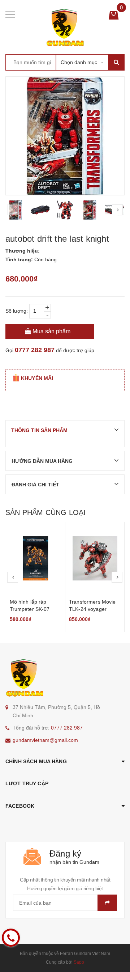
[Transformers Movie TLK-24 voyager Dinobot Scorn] (95, 558)
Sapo (79, 962)
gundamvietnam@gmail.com (45, 740)
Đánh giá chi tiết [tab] (35, 484)
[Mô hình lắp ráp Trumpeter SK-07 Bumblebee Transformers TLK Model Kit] (35, 558)
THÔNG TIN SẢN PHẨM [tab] (39, 430)
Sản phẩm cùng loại (45, 512)
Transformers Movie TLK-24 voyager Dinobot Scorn (92, 609)
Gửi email (107, 903)
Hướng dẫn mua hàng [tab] (42, 461)
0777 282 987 (35, 350)
